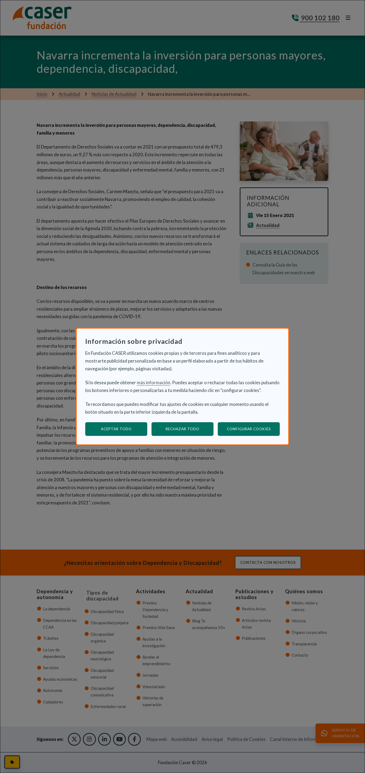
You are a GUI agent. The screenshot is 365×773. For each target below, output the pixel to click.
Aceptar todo (116, 429)
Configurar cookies (253, 429)
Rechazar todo (182, 429)
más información (153, 382)
